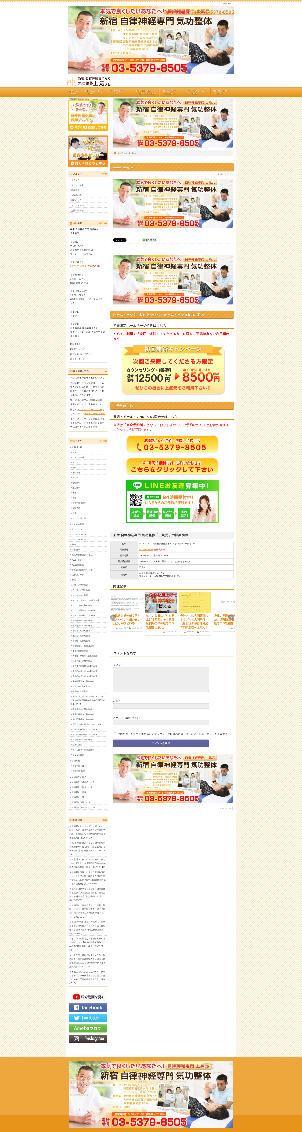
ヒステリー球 (78, 457)
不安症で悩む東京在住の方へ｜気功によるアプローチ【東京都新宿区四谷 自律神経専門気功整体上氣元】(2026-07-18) (87, 977)
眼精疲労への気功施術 (82, 709)
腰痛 (74, 498)
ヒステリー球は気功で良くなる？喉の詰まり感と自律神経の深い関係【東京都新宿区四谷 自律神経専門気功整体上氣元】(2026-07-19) (87, 961)
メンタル (76, 462)
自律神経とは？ (79, 766)
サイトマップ (78, 359)
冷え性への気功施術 (81, 641)
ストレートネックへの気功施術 (86, 600)
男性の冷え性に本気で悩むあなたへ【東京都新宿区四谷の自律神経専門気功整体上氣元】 (87, 700)
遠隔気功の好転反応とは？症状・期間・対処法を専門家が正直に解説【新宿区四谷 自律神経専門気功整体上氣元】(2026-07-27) (87, 911)
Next (231, 617)
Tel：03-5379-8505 (212, 12)
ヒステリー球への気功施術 (84, 615)
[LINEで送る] (149, 239)
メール (117, 717)
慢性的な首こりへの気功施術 (85, 676)
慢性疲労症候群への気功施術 (85, 666)
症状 (74, 580)
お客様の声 (147, 92)
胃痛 (74, 493)
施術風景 (118, 92)
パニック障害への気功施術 (84, 610)
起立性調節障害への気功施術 (85, 734)
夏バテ (75, 478)
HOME (120, 153)
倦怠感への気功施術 (81, 636)
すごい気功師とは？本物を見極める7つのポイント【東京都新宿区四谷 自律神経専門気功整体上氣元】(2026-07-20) (87, 944)
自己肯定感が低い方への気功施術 (87, 724)
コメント (118, 664)
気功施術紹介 (78, 565)
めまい (75, 452)
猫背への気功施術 (80, 691)
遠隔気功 (76, 508)
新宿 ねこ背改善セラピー (150, 1072)
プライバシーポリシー (82, 354)
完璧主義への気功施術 (82, 661)
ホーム (74, 92)
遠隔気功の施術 (79, 792)
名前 (115, 701)
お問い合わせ (222, 92)
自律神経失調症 (79, 503)
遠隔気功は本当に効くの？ (84, 807)
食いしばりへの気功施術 (83, 750)
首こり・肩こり (79, 518)
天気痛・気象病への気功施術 (85, 656)
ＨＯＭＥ (75, 180)
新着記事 (76, 549)
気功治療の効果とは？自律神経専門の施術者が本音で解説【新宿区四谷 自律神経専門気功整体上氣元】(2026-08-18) (87, 849)
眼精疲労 (76, 488)
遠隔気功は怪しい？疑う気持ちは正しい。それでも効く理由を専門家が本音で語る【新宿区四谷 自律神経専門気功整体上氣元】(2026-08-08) (87, 878)
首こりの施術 (78, 755)
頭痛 (74, 513)
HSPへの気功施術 (80, 585)
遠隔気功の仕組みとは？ (83, 782)
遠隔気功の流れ (79, 797)
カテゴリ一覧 (178, 1086)
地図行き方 (170, 92)
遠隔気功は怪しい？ (81, 802)
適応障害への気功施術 (82, 739)
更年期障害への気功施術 (83, 681)
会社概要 (76, 344)
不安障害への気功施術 (82, 620)
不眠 (74, 467)
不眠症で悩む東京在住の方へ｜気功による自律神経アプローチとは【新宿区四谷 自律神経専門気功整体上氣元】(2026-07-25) (87, 928)
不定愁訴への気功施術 (82, 625)
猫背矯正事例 (78, 575)
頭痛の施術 (77, 745)
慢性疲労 (76, 483)
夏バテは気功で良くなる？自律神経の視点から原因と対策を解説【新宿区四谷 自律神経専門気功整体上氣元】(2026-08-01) (87, 895)
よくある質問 (78, 524)
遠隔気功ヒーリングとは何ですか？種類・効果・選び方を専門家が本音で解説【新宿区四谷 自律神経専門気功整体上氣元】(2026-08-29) (87, 832)
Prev (113, 617)
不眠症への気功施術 (81, 631)
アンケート (77, 529)
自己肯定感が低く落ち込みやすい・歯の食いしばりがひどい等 (126, 619)
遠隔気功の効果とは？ (82, 787)
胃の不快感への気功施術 (83, 719)
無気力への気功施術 (81, 686)
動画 (74, 544)
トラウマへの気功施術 (82, 605)
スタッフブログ (79, 534)
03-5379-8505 (146, 549)
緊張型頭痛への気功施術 (83, 714)
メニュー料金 (95, 92)
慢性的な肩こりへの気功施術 (85, 671)
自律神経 (76, 761)
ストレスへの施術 (80, 595)
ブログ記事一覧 (179, 1081)
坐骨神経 (76, 473)
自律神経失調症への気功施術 (85, 729)
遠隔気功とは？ (79, 777)
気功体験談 (77, 559)
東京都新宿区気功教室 (82, 554)
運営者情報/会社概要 (94, 413)
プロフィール (197, 92)
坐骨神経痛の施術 (80, 651)
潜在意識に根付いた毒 (82, 570)
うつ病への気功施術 (81, 590)
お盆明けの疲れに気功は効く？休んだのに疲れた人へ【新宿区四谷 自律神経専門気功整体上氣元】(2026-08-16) (87, 863)
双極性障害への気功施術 (83, 646)
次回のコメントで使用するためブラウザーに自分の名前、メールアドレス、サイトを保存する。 (174, 734)
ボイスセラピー (79, 539)
